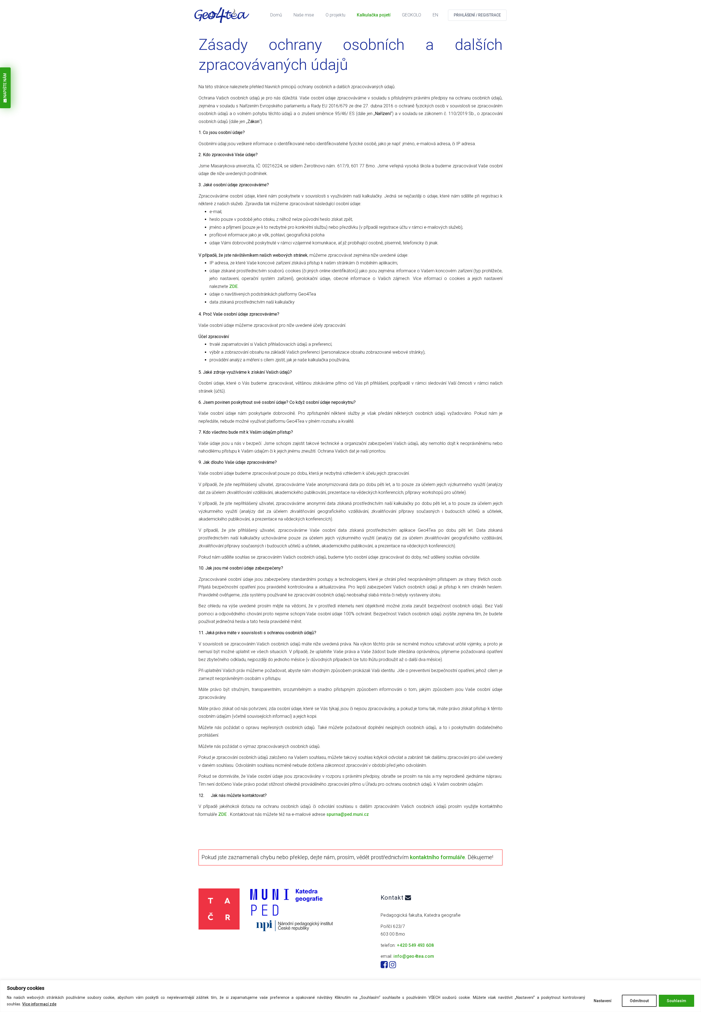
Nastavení (602, 1001)
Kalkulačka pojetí (373, 15)
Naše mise (304, 15)
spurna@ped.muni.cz (347, 814)
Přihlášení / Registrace (477, 15)
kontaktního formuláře (437, 857)
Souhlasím (676, 1001)
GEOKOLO (411, 15)
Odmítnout (639, 1001)
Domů (276, 15)
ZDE (233, 286)
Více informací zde (39, 1004)
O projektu (335, 15)
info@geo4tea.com (413, 956)
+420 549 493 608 (415, 945)
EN (435, 15)
